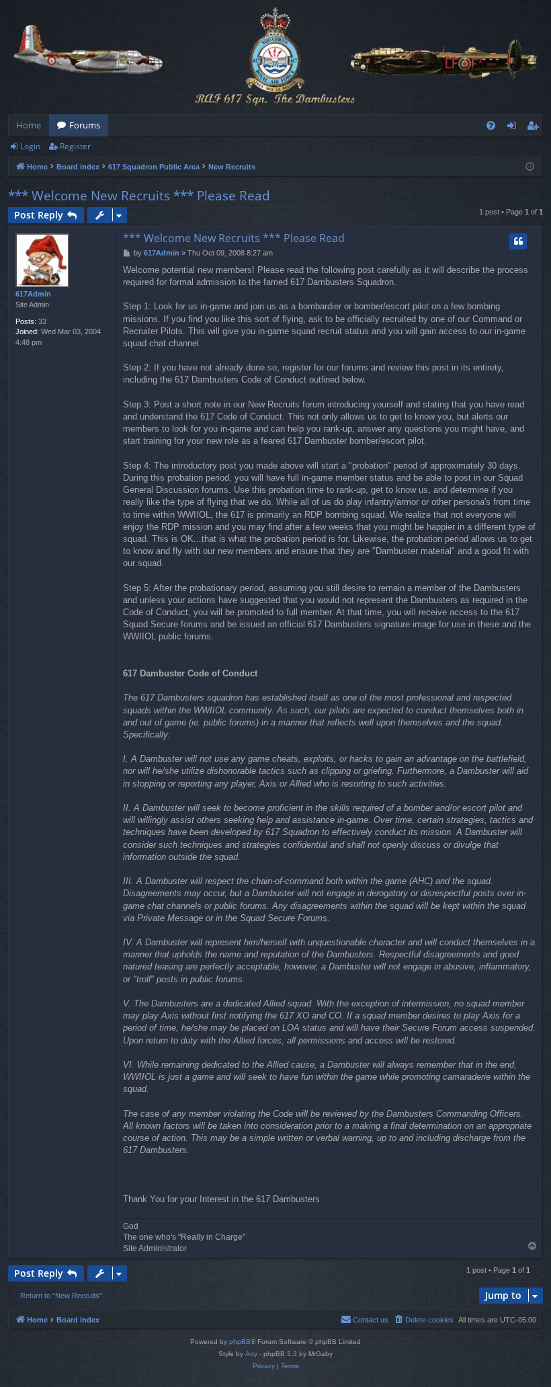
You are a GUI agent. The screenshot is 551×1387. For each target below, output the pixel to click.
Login (30, 146)
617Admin (33, 294)
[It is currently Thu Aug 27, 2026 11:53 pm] (529, 167)
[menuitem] (490, 125)
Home (28, 125)
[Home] (275, 57)
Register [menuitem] (535, 127)
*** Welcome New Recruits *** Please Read (139, 195)
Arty (251, 1353)
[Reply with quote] (518, 241)
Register (75, 146)
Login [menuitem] (514, 127)
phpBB (240, 1341)
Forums (84, 125)
